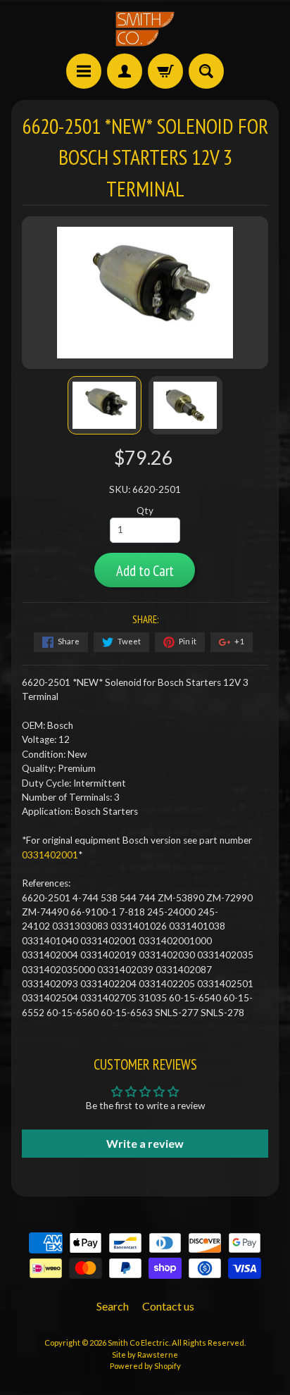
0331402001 (50, 855)
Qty (145, 510)
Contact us (168, 1306)
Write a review (145, 1143)
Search (112, 1306)
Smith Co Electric (138, 1342)
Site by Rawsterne (145, 1354)
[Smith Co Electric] (145, 28)
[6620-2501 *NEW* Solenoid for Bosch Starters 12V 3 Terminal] (104, 405)
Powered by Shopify (145, 1365)
